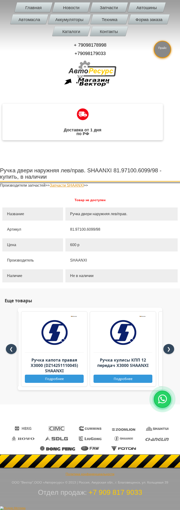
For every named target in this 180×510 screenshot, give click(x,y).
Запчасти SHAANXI (67, 185)
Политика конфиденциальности (90, 474)
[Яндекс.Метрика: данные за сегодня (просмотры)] (13, 508)
